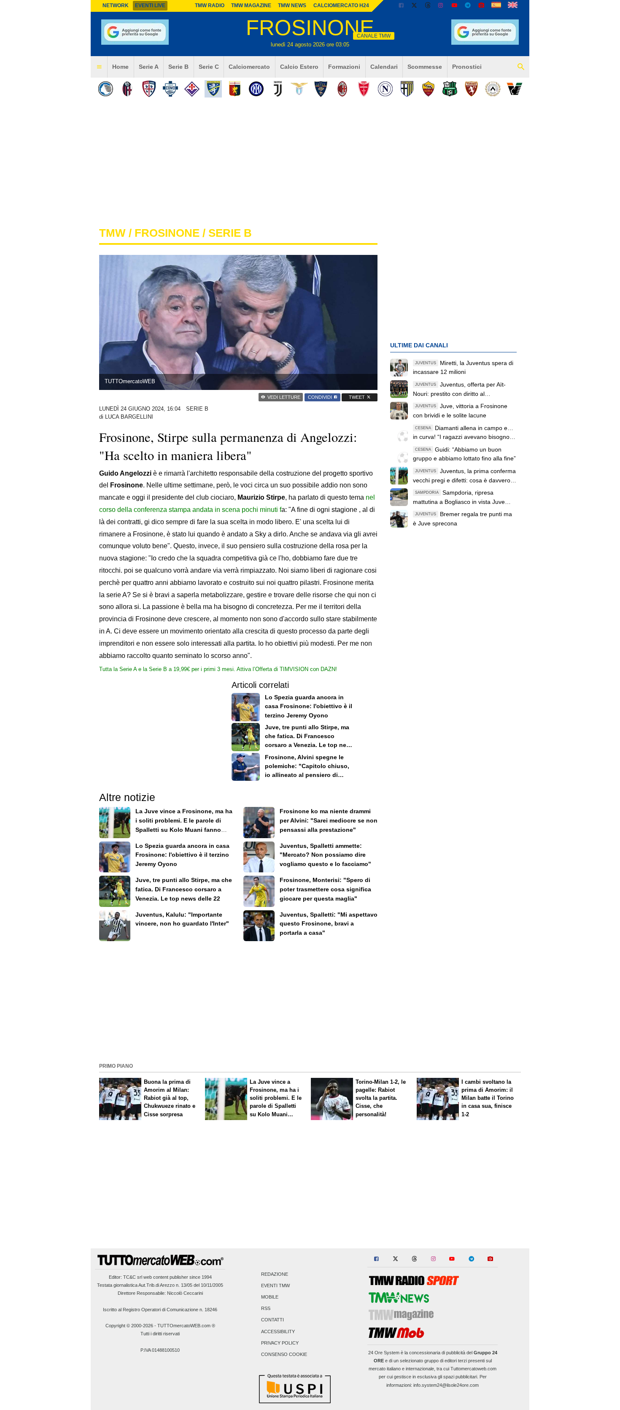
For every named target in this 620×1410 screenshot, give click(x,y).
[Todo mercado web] (496, 5)
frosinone (167, 233)
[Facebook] (401, 6)
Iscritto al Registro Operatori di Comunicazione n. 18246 (160, 1309)
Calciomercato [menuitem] (249, 66)
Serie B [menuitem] (178, 66)
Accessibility (278, 1331)
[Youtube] (454, 6)
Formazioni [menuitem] (344, 66)
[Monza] (363, 88)
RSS (265, 1308)
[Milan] (342, 88)
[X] (415, 6)
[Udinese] (492, 88)
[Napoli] (385, 88)
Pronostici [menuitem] (467, 66)
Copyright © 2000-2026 (129, 1325)
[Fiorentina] (191, 88)
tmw (112, 233)
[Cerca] (521, 67)
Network (115, 5)
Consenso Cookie (284, 1354)
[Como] (170, 88)
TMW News (292, 5)
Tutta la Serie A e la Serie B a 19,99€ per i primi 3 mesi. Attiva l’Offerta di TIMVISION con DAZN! (218, 669)
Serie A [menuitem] (149, 66)
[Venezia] (514, 88)
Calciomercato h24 (341, 5)
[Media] (481, 6)
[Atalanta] (105, 88)
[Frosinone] (213, 88)
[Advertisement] (310, 1001)
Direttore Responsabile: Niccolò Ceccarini (160, 1293)
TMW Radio (209, 5)
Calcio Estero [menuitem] (299, 66)
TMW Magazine (251, 5)
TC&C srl (132, 1277)
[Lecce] (320, 88)
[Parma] (406, 88)
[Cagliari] (148, 88)
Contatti (272, 1320)
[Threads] (428, 6)
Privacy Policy (280, 1342)
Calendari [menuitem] (384, 66)
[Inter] (256, 88)
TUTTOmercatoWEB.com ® (186, 1325)
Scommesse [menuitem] (424, 66)
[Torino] (471, 88)
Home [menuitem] (120, 66)
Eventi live (150, 5)
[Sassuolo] (449, 88)
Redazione (274, 1274)
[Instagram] (441, 6)
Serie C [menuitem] (209, 66)
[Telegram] (468, 6)
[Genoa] (234, 88)
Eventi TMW (275, 1285)
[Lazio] (299, 88)
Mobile (269, 1296)
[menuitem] (99, 67)
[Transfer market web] (512, 5)
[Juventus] (277, 88)
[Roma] (428, 88)
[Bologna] (127, 88)
